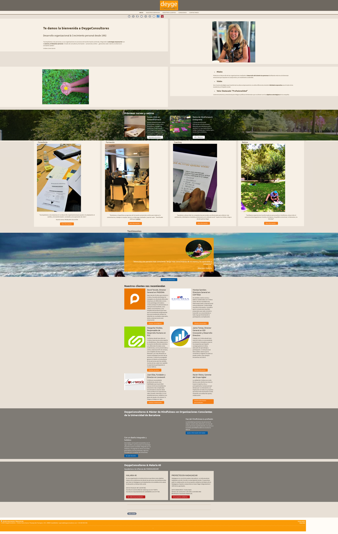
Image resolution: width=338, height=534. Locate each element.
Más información (66, 224)
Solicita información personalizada (200, 401)
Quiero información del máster (196, 433)
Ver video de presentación (135, 497)
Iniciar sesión (301, 521)
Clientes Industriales (200, 323)
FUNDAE (138, 219)
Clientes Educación (199, 370)
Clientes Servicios (154, 370)
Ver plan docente (131, 456)
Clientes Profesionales (155, 402)
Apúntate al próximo (155, 137)
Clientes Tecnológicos (155, 323)
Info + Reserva (198, 137)
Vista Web (302, 523)
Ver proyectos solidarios (180, 497)
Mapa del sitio (20, 521)
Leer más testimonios (168, 279)
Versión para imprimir (8, 521)
